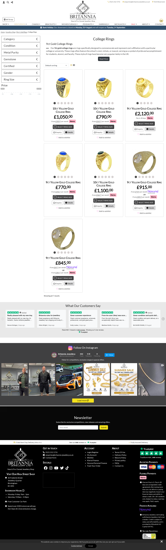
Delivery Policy (120, 456)
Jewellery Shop (90, 21)
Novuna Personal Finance (97, 464)
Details (70, 133)
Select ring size (64, 128)
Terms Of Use (120, 453)
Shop (4, 24)
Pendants (87, 24)
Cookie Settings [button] (76, 546)
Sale (133, 24)
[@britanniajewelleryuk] (54, 356)
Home (3, 33)
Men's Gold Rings (21, 33)
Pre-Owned (80, 21)
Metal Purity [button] (11, 53)
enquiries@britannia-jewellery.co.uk (59, 456)
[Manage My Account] (4, 2)
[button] (8, 2)
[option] (27, 443)
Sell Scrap (9, 19)
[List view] (73, 66)
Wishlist (90, 459)
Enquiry (58, 133)
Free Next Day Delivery (25, 443)
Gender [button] (8, 73)
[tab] (20, 40)
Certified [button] (9, 67)
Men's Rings (19, 24)
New (72, 21)
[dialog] (83, 544)
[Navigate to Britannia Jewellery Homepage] (83, 10)
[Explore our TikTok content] (67, 469)
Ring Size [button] (9, 80)
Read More (103, 60)
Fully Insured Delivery (139, 443)
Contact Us (119, 467)
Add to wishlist (64, 138)
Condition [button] (9, 46)
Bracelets (50, 24)
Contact (159, 24)
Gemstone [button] (10, 60)
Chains (35, 24)
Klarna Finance (93, 461)
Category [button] (9, 40)
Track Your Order (93, 467)
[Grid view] (71, 66)
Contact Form (51, 459)
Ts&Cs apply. (154, 502)
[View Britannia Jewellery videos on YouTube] (56, 469)
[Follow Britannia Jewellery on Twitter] (62, 469)
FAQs (117, 464)
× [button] (161, 542)
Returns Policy (120, 459)
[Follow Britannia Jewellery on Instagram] (50, 469)
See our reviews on (78, 443)
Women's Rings (69, 24)
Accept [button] (90, 546)
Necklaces (119, 24)
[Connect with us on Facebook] (45, 469)
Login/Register (92, 453)
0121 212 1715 (51, 453)
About (145, 24)
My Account (92, 456)
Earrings (103, 24)
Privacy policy (120, 461)
